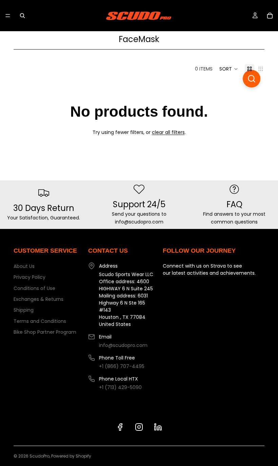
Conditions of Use (34, 288)
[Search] (22, 15)
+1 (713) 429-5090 (120, 387)
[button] (228, 68)
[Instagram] (139, 427)
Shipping (24, 310)
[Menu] (8, 15)
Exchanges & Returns (38, 299)
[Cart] (269, 15)
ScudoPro (39, 456)
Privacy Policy (29, 277)
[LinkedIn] (158, 427)
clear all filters (168, 132)
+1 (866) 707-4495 (121, 366)
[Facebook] (120, 427)
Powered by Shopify (71, 456)
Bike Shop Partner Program (45, 332)
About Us (24, 266)
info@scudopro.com (123, 345)
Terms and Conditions (40, 321)
